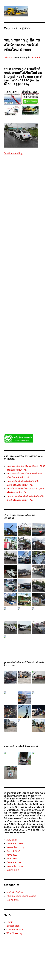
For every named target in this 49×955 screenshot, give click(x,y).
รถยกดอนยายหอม (18, 254)
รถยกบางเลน (9, 290)
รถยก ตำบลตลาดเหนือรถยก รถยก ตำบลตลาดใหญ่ (23, 205)
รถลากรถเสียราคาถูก (35, 373)
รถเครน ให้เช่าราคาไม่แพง (28, 378)
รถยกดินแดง (17, 256)
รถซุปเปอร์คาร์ (20, 194)
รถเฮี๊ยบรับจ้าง (14, 395)
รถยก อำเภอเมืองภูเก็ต (35, 231)
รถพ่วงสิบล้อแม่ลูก (16, 200)
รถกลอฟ (32, 191)
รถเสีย (12, 390)
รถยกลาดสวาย (17, 333)
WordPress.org (14, 933)
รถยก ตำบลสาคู (21, 214)
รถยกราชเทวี (25, 327)
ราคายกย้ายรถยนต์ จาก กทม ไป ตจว (22, 404)
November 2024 (15, 847)
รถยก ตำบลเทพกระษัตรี (29, 217)
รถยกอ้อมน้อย (32, 358)
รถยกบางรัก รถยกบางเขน (20, 285)
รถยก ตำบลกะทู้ (10, 203)
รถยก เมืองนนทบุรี (11, 234)
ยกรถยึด (22, 188)
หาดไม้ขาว (14, 409)
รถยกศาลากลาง (10, 339)
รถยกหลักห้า (39, 356)
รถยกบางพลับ (9, 282)
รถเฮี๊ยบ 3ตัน (20, 390)
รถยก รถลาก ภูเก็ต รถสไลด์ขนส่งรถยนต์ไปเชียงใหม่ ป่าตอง (22, 45)
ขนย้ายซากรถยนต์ (11, 166)
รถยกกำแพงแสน (10, 237)
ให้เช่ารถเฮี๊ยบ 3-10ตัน (33, 418)
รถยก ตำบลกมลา (35, 200)
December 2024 (15, 843)
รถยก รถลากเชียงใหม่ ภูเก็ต (29, 228)
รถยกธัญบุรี (13, 262)
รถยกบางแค (31, 290)
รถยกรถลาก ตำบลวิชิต (16, 322)
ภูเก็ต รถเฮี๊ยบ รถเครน (32, 180)
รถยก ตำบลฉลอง (37, 203)
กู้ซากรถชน (14, 163)
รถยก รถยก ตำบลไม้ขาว (13, 225)
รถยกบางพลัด (38, 279)
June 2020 (12, 858)
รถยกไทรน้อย (22, 370)
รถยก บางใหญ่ (14, 222)
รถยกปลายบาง (18, 299)
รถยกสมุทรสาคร (35, 341)
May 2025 (12, 839)
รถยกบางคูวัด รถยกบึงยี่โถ (24, 273)
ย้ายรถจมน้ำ (23, 191)
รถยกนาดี (16, 265)
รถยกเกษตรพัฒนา (19, 361)
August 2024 (13, 851)
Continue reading (13, 153)
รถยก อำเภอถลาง (19, 231)
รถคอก (39, 191)
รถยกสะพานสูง (33, 344)
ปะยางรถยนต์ (29, 177)
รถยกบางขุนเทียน (32, 271)
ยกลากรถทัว (31, 188)
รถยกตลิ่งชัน (36, 256)
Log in (10, 922)
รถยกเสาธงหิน (27, 364)
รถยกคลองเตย (18, 248)
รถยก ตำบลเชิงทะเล (11, 217)
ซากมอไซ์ (29, 171)
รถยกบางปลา (18, 279)
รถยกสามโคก (31, 350)
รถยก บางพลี (30, 220)
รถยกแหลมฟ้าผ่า (10, 367)
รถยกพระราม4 (30, 307)
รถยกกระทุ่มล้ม (25, 234)
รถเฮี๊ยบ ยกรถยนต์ (33, 390)
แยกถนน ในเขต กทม (12, 415)
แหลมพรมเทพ (26, 415)
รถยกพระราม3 (17, 307)
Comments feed (15, 929)
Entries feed (13, 925)
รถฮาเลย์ (34, 375)
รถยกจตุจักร (32, 251)
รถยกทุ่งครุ (27, 259)
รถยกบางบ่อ (18, 276)
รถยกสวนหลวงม (20, 344)
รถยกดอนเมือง (32, 254)
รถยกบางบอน (29, 276)
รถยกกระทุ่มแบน (38, 234)
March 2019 (13, 870)
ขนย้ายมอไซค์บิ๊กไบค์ (27, 166)
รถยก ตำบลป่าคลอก (11, 208)
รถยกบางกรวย (37, 265)
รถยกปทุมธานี (25, 296)
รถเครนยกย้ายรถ (32, 381)
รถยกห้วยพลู (21, 358)
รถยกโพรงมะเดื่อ (24, 367)
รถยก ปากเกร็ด (26, 222)
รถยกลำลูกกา (13, 336)
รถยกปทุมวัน (37, 296)
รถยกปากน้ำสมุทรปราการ (29, 302)
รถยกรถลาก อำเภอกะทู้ (17, 324)
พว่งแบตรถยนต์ (17, 180)
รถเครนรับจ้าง (21, 384)
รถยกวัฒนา (38, 336)
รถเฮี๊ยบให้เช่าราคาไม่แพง (31, 395)
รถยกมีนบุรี (11, 319)
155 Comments (10, 421)
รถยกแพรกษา (38, 364)
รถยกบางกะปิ (19, 271)
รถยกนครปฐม (36, 262)
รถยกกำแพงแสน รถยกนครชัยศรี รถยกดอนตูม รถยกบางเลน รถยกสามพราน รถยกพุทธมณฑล (24, 239)
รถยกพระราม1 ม (32, 305)
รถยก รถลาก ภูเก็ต (30, 225)
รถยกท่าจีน (18, 259)
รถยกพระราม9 (18, 313)
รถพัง (26, 200)
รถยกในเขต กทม (38, 367)
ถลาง (19, 174)
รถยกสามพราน (19, 350)
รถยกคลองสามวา (27, 245)
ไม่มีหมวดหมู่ (13, 899)
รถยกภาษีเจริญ (29, 316)
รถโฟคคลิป (26, 398)
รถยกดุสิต (26, 256)
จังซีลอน (21, 171)
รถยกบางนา (8, 276)
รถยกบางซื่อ (40, 273)
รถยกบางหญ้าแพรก (23, 288)
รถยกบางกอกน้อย (24, 268)
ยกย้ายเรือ (14, 188)
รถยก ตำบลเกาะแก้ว (36, 214)
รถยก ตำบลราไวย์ (16, 211)
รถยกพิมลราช (17, 316)
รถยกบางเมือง (37, 288)
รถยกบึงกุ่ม (15, 296)
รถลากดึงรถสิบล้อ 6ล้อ (17, 373)
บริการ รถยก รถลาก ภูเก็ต (31, 174)
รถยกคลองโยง (30, 248)
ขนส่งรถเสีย (30, 169)
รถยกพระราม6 (17, 310)
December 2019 (15, 862)
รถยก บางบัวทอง (18, 220)
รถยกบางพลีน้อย (31, 282)
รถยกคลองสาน (14, 245)
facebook (36, 57)
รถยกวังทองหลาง (26, 336)
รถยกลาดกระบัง (32, 330)
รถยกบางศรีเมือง (37, 285)
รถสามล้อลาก (17, 375)
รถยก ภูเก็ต (37, 222)
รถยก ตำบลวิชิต (30, 211)
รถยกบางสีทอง (9, 288)
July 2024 (12, 854)
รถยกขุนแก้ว (15, 242)
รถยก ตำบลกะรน (23, 203)
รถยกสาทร (37, 347)
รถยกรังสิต (31, 324)
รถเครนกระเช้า (19, 381)
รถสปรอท (7, 375)
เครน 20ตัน (23, 409)
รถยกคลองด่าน (26, 242)
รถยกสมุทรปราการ (20, 341)
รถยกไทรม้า (33, 370)
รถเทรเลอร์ (30, 387)
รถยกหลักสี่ (29, 356)
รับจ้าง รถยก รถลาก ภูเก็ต (13, 401)
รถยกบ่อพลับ (26, 265)
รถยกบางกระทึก (10, 268)
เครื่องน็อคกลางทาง (16, 412)
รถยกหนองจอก (31, 353)
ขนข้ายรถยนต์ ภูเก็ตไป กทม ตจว (32, 163)
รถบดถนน (32, 197)
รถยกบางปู (28, 279)
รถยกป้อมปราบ (30, 299)
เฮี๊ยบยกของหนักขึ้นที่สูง (34, 412)
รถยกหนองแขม (18, 356)
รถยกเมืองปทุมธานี (34, 361)
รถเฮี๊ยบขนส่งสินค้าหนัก (28, 392)
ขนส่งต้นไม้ (20, 169)
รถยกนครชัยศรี (24, 262)
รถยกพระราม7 (30, 310)
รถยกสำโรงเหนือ (17, 353)
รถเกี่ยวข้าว (12, 378)
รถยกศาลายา (22, 339)
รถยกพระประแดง (18, 305)
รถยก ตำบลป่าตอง (27, 208)
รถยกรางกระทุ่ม (13, 327)
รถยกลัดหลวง (20, 330)
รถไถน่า (34, 398)
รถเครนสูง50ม (33, 384)
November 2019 (15, 866)
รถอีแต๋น (27, 375)
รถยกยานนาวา (22, 319)
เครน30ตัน (33, 409)
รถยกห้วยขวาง (9, 358)
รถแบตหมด (16, 398)
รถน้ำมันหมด (22, 197)
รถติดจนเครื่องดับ (33, 194)
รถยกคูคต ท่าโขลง (19, 251)
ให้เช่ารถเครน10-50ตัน (16, 418)
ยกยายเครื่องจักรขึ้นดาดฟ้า (17, 186)
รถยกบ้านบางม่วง (29, 293)
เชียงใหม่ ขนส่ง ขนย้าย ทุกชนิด (21, 896)
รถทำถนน (12, 197)
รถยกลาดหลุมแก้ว (31, 333)
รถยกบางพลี (19, 282)
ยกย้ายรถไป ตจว (19, 183)
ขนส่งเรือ (14, 171)
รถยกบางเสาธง (20, 290)
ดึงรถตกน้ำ (12, 174)
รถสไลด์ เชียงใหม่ (15, 892)
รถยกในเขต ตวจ (10, 370)
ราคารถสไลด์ (12, 407)
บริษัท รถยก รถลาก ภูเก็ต (13, 177)
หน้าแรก (8, 57)
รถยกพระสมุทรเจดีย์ (32, 313)
